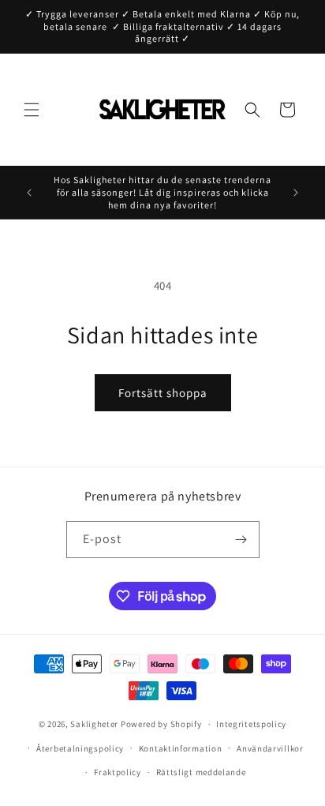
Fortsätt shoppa (162, 392)
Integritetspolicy (251, 723)
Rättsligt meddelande (201, 772)
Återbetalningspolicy (80, 748)
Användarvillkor (270, 748)
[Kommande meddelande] (295, 192)
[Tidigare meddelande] (29, 192)
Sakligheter (94, 723)
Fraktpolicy (117, 772)
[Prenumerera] (241, 539)
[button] (31, 109)
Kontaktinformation (180, 748)
